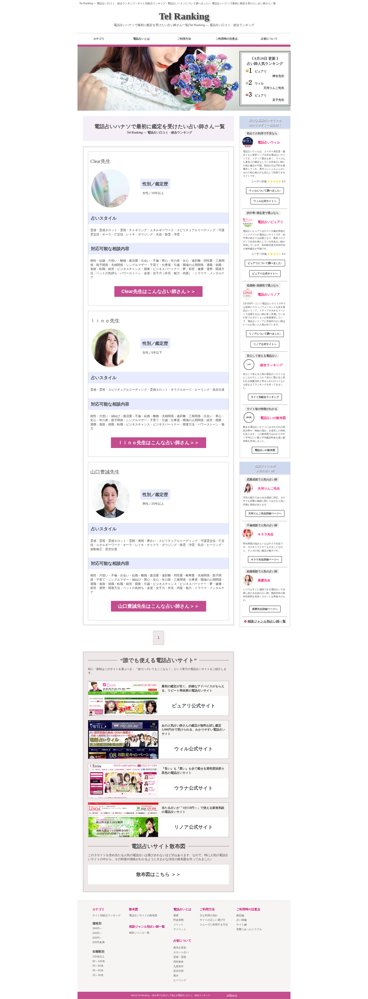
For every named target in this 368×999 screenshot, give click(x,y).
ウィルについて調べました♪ (265, 190)
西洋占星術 (179, 947)
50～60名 (98, 965)
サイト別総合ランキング (265, 397)
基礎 (175, 915)
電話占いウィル (269, 142)
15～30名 (98, 975)
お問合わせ (232, 995)
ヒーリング (179, 980)
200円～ (97, 937)
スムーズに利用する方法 (214, 924)
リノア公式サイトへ (264, 344)
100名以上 (98, 956)
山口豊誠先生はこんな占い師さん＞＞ (158, 606)
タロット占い (181, 952)
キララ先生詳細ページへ (265, 559)
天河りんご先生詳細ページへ (265, 513)
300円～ (97, 928)
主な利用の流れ (209, 915)
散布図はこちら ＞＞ (158, 874)
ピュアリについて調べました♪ (265, 263)
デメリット (179, 929)
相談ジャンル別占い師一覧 (266, 621)
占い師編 (241, 919)
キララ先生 (266, 534)
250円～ (97, 933)
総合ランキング (271, 365)
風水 (175, 975)
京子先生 (278, 99)
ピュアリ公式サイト (194, 705)
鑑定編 (240, 915)
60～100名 (98, 961)
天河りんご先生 (273, 88)
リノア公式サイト (193, 827)
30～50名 (98, 970)
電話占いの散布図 (273, 418)
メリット (178, 924)
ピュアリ (261, 71)
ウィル (259, 83)
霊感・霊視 (179, 957)
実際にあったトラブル (249, 929)
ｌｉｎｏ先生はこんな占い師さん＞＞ (158, 442)
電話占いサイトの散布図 (143, 915)
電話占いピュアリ (270, 222)
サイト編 (241, 924)
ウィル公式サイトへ (264, 201)
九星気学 (178, 966)
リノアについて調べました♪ (265, 333)
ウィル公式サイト (193, 748)
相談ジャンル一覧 (139, 932)
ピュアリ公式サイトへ (265, 273)
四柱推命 (178, 961)
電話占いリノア (269, 294)
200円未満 (98, 942)
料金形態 (178, 919)
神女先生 (278, 76)
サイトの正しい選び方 (212, 919)
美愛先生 (264, 580)
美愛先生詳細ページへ (265, 609)
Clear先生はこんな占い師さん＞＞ (158, 291)
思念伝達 (178, 970)
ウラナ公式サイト (193, 788)
